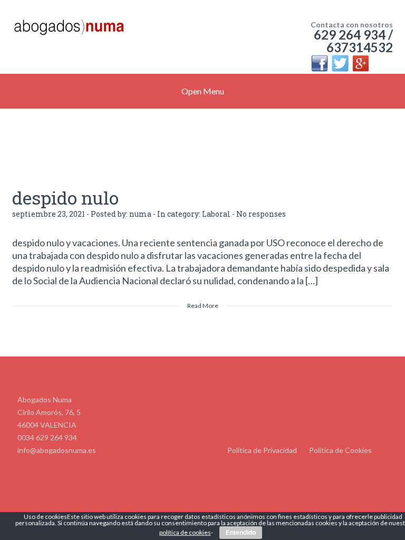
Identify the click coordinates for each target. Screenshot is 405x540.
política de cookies (185, 532)
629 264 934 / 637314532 (353, 41)
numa (140, 214)
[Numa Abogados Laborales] (69, 31)
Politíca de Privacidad (262, 450)
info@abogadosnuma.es (56, 450)
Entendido (241, 532)
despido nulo (65, 197)
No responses (261, 214)
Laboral (216, 214)
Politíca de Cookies (340, 450)
